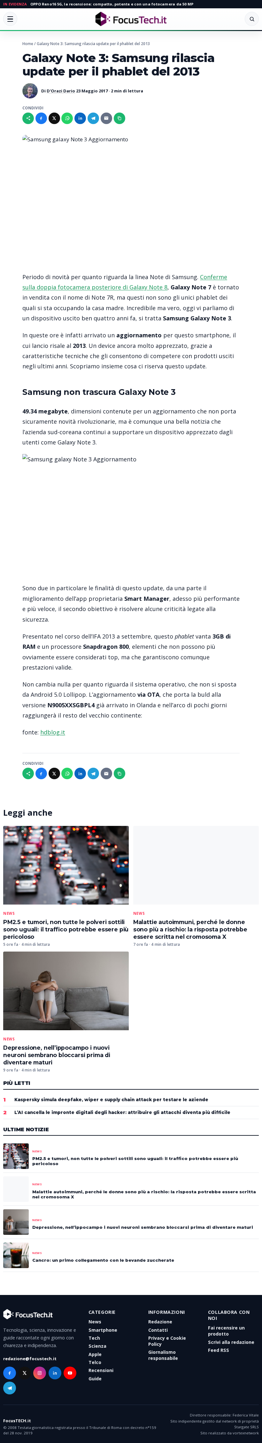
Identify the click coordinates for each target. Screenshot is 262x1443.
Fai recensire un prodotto (226, 1331)
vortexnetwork (246, 1433)
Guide (95, 1379)
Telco (95, 1362)
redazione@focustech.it (30, 1358)
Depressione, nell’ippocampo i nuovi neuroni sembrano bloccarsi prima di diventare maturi (56, 1055)
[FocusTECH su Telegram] (9, 1388)
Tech (94, 1338)
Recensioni (101, 1370)
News (9, 913)
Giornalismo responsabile (163, 1355)
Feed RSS (218, 1350)
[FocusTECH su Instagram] (39, 1373)
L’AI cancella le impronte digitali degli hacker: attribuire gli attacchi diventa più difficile (122, 1112)
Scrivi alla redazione (231, 1342)
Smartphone (103, 1330)
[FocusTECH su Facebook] (9, 1373)
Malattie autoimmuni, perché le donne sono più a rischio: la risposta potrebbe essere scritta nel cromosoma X (190, 929)
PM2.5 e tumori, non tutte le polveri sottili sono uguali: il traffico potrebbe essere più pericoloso (65, 929)
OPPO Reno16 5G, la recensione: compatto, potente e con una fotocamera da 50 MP (111, 4)
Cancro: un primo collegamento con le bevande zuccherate (103, 1260)
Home (27, 43)
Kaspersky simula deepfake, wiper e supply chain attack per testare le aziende (111, 1099)
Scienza (97, 1346)
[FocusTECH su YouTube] (70, 1373)
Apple (95, 1354)
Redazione (160, 1322)
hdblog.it (52, 732)
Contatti (158, 1330)
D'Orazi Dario (61, 91)
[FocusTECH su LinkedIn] (55, 1373)
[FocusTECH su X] (24, 1373)
